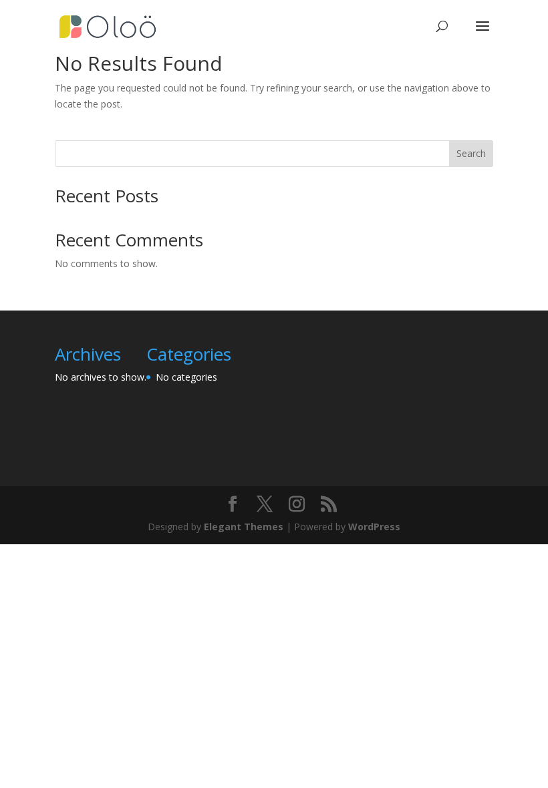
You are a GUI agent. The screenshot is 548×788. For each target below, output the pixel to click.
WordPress (374, 526)
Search (471, 153)
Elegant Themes (243, 526)
